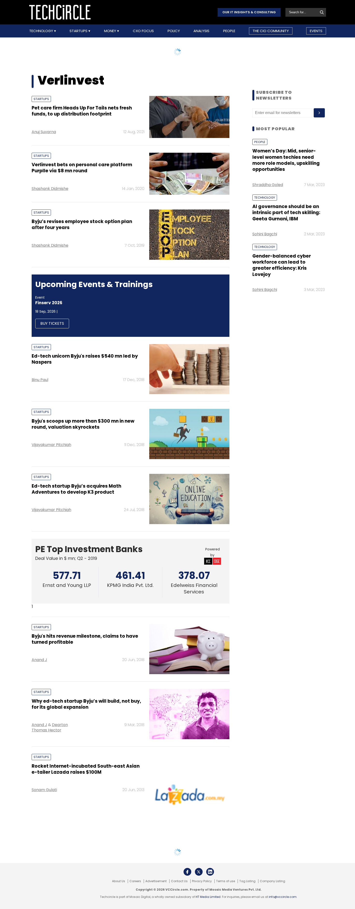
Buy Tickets (52, 323)
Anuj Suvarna (44, 132)
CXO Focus (143, 31)
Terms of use (225, 881)
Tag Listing (247, 881)
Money (110, 31)
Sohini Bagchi (264, 234)
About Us (118, 881)
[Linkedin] (210, 872)
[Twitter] (199, 872)
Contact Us (179, 881)
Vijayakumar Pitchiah (51, 444)
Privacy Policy (202, 881)
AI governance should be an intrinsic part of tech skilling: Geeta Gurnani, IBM (286, 212)
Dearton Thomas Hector (50, 727)
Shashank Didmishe (50, 188)
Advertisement (156, 881)
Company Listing (272, 881)
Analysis (201, 31)
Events (316, 30)
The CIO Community (271, 30)
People (229, 31)
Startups (79, 31)
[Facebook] (187, 872)
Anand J (39, 660)
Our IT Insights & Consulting (249, 12)
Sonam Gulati (44, 790)
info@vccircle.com (283, 897)
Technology (41, 31)
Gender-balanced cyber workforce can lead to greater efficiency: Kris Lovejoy (281, 265)
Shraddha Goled (267, 185)
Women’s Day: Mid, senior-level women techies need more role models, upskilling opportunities (286, 160)
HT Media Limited (208, 897)
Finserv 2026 (48, 303)
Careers (135, 881)
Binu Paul (40, 379)
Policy (174, 31)
